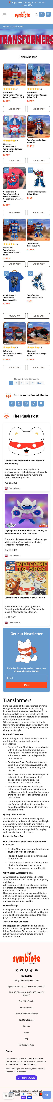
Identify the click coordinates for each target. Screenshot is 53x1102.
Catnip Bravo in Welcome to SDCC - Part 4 (25, 597)
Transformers (17, 26)
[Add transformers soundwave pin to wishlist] (30, 222)
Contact (26, 1026)
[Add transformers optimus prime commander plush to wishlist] (6, 66)
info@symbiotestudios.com (26, 980)
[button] (5, 15)
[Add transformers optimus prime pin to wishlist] (30, 118)
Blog (26, 1039)
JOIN (26, 685)
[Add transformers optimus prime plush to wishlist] (30, 66)
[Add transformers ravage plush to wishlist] (30, 325)
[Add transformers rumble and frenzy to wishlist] (6, 325)
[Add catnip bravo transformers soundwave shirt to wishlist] (6, 273)
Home (6, 26)
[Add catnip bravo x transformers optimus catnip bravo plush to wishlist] (6, 118)
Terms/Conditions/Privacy (26, 1014)
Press (26, 1032)
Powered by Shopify (35, 1091)
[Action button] (42, 14)
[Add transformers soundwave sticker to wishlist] (30, 273)
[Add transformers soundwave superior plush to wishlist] (6, 222)
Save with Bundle (26, 1001)
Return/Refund (26, 1007)
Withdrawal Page (26, 1045)
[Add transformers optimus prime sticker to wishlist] (30, 170)
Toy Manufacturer (26, 1020)
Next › (39, 383)
